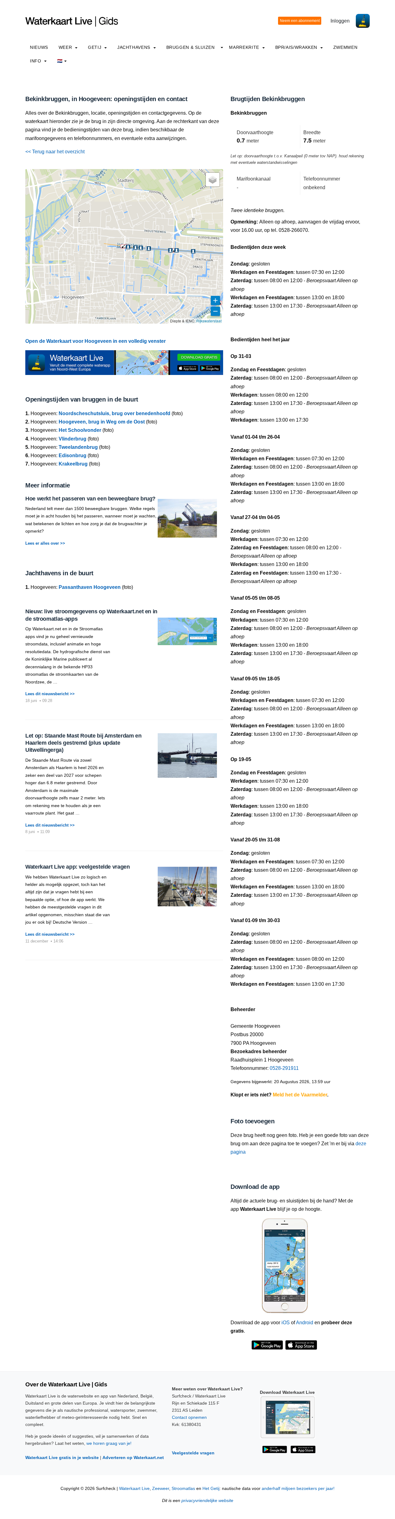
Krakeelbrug (73, 463)
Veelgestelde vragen (193, 1452)
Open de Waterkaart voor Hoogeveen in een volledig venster (95, 341)
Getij (95, 47)
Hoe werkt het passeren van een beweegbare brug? (90, 499)
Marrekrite (244, 47)
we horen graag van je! (108, 1443)
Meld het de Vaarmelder (300, 1094)
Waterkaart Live (134, 1488)
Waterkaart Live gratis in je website (62, 1457)
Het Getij (210, 1488)
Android (304, 1322)
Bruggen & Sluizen (190, 47)
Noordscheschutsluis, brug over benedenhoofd (114, 413)
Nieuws (39, 47)
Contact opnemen (189, 1417)
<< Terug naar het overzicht (55, 151)
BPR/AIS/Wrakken (297, 47)
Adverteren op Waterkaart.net (133, 1457)
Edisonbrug (72, 455)
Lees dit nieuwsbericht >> (50, 693)
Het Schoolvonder (80, 430)
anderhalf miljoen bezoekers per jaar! (298, 1488)
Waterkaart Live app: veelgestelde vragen (77, 867)
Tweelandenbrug (78, 447)
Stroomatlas (183, 1488)
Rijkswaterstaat (209, 320)
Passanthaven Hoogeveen (90, 587)
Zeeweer (160, 1488)
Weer (66, 47)
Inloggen (340, 20)
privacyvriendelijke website (207, 1500)
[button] (124, 246)
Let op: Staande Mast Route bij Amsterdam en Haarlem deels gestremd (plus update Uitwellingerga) (83, 743)
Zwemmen (345, 47)
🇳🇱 (60, 60)
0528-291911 (284, 1068)
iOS (285, 1322)
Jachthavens (134, 47)
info (36, 60)
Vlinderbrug (72, 438)
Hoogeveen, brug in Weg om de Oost (102, 421)
